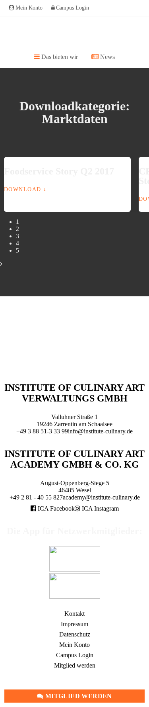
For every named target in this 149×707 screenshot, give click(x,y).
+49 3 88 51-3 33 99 (42, 431)
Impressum (74, 624)
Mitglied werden (78, 696)
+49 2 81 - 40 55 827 (36, 497)
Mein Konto (29, 8)
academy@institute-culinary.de (101, 497)
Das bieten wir (59, 56)
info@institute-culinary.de (100, 431)
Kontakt (74, 613)
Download (22, 189)
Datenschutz (74, 634)
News (107, 56)
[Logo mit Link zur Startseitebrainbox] (74, 34)
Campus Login (72, 8)
